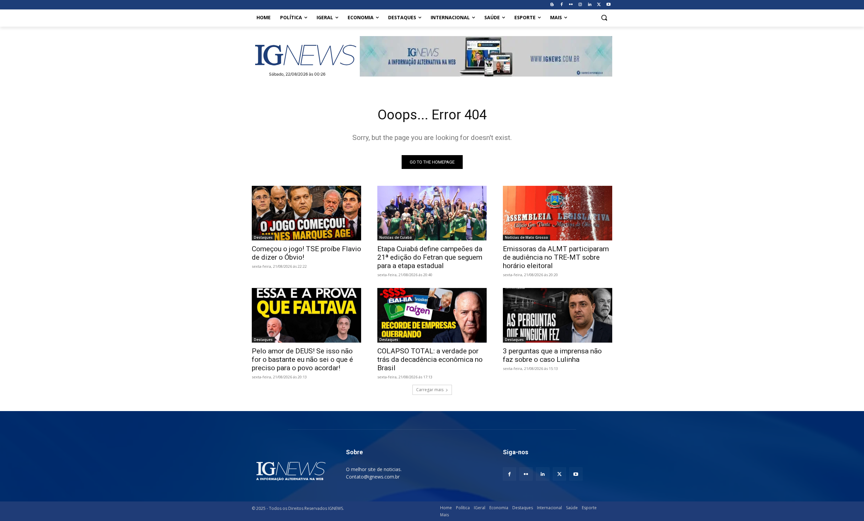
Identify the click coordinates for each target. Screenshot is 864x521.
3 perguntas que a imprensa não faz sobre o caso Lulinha (552, 355)
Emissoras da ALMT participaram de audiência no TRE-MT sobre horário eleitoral (556, 257)
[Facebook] (561, 5)
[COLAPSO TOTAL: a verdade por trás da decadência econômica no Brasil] (432, 315)
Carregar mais (429, 390)
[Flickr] (571, 5)
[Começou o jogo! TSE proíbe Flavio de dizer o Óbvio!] (306, 213)
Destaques (263, 237)
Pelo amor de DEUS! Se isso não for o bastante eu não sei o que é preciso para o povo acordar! (302, 359)
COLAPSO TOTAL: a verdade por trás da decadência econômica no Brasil (430, 359)
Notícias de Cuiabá (395, 237)
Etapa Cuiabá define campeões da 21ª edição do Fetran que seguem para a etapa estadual (429, 257)
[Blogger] (552, 5)
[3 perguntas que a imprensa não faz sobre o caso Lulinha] (557, 315)
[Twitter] (599, 5)
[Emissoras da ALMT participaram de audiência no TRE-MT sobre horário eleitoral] (557, 213)
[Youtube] (608, 5)
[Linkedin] (590, 5)
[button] (604, 17)
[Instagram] (580, 5)
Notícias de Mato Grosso (526, 237)
